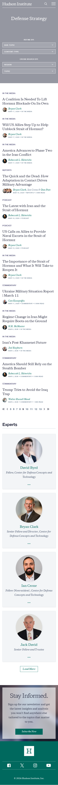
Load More (29, 668)
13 (40, 409)
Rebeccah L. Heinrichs (20, 160)
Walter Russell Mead (19, 399)
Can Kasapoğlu (16, 300)
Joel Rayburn (15, 347)
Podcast (25, 218)
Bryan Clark (15, 108)
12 (36, 409)
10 (27, 409)
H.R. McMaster (16, 326)
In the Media (26, 111)
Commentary (27, 303)
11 (31, 409)
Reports (30, 193)
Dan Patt (46, 189)
